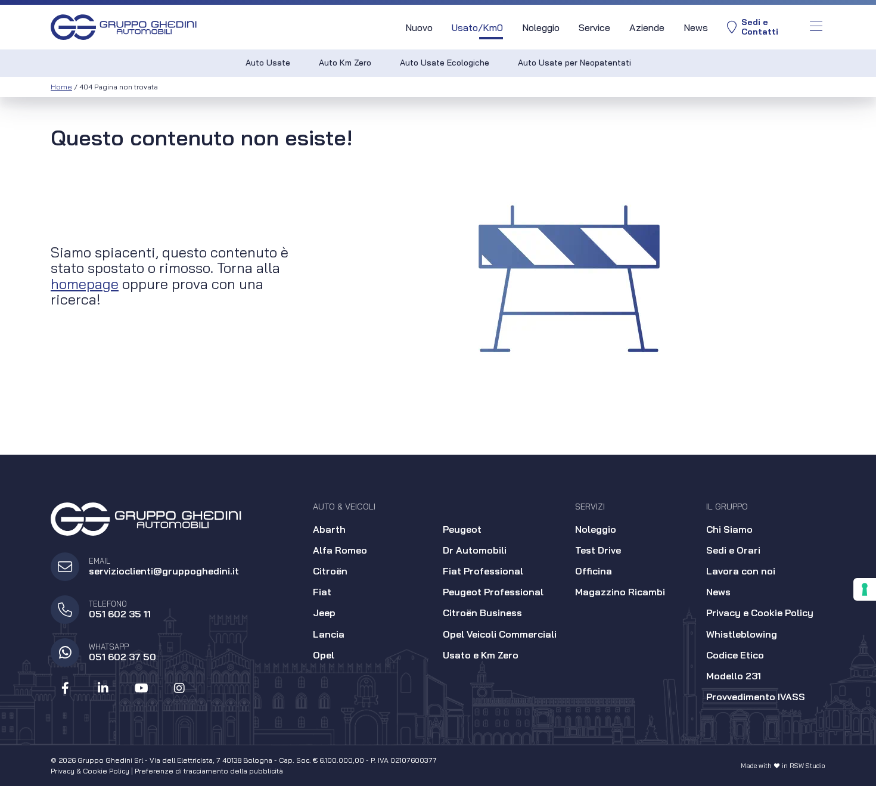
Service (594, 27)
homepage (85, 284)
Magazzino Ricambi (620, 592)
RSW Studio (807, 766)
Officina (593, 571)
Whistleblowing (741, 634)
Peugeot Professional (493, 592)
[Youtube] (141, 688)
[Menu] (816, 27)
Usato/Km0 (477, 27)
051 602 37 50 (122, 657)
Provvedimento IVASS (755, 697)
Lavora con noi (740, 571)
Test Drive (598, 550)
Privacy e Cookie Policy (759, 613)
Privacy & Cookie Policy (90, 770)
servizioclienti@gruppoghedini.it (164, 571)
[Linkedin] (103, 688)
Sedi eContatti (759, 27)
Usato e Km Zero (480, 655)
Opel (323, 655)
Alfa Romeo (340, 550)
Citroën (330, 571)
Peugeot (462, 529)
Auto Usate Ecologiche (444, 62)
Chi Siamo (729, 529)
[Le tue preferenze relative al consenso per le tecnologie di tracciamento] (864, 589)
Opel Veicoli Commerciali (500, 634)
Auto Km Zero (345, 62)
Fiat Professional (483, 571)
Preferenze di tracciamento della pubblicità (209, 770)
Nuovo (419, 27)
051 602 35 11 (120, 614)
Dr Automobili (475, 550)
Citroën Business (482, 613)
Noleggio (541, 27)
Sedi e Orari (733, 550)
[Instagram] (179, 688)
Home (61, 86)
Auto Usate (268, 62)
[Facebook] (65, 688)
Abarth (329, 529)
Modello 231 (733, 676)
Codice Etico (735, 655)
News (696, 27)
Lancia (328, 634)
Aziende (646, 27)
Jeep (324, 613)
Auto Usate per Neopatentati (574, 62)
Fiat (322, 592)
